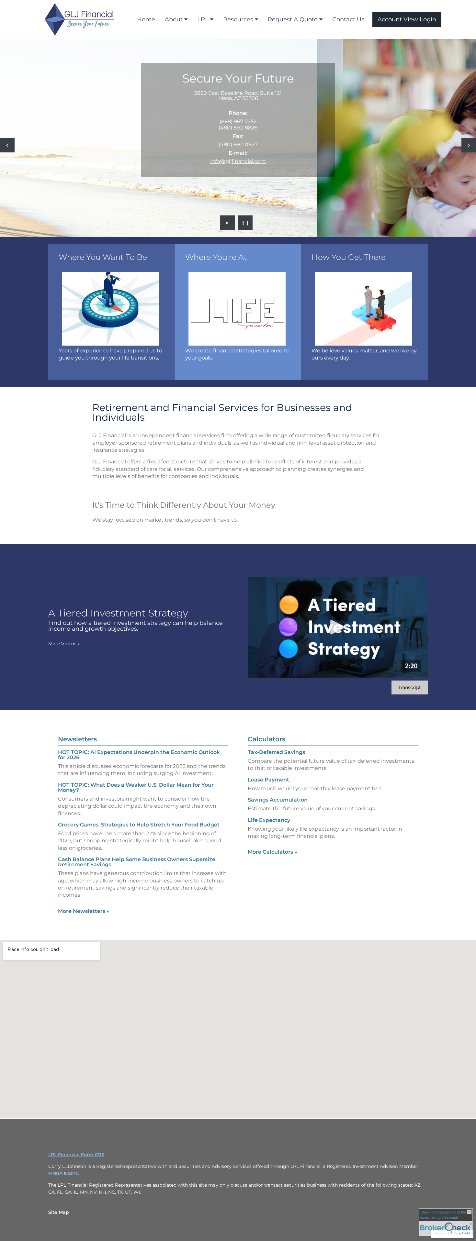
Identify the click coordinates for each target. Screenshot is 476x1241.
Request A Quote (293, 19)
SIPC (73, 1173)
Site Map (58, 1212)
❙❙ (245, 223)
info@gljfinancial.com (238, 161)
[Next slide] (468, 145)
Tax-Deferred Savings (276, 752)
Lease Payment (268, 780)
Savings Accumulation (278, 800)
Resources (238, 19)
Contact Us (348, 19)
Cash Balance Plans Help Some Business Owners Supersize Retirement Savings (136, 862)
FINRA (56, 1173)
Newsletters (77, 739)
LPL (203, 19)
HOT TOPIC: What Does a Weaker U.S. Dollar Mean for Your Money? (136, 787)
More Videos (64, 643)
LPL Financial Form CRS (76, 1155)
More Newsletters (83, 911)
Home (146, 19)
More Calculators (272, 852)
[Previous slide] (7, 145)
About (174, 19)
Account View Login (407, 19)
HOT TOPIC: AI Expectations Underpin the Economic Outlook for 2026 (139, 754)
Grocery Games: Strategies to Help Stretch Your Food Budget (139, 825)
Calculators (266, 739)
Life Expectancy (269, 820)
